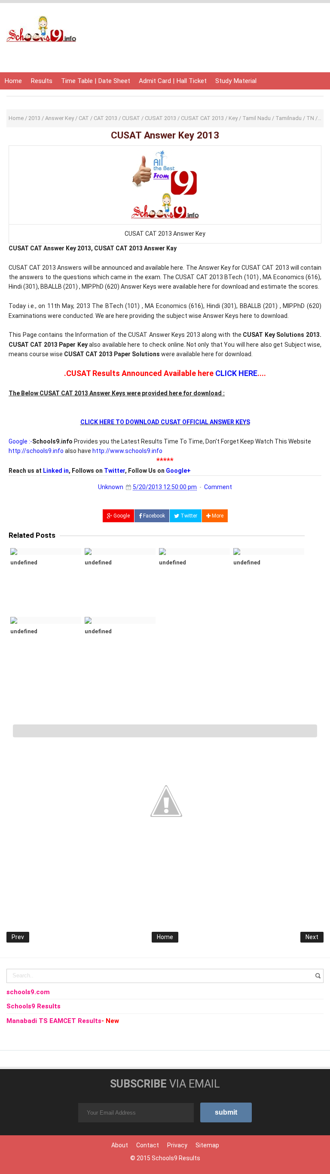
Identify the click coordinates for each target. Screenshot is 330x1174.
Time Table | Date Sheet (95, 81)
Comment (218, 487)
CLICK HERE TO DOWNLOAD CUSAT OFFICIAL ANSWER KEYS (165, 422)
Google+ (178, 470)
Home (13, 81)
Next (312, 937)
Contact (147, 1145)
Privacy (177, 1145)
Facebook (153, 516)
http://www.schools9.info (127, 450)
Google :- (20, 441)
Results (41, 81)
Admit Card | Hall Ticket (173, 81)
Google (121, 516)
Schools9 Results (176, 1158)
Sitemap (207, 1145)
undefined (23, 562)
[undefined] (45, 551)
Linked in (56, 470)
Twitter (114, 470)
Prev (18, 937)
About (119, 1145)
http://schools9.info (36, 450)
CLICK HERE (236, 373)
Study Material (236, 81)
